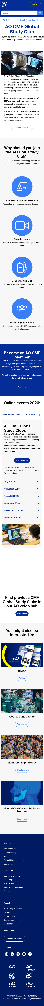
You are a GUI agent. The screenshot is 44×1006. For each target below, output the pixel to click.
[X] (18, 954)
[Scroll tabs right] (39, 415)
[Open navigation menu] (40, 4)
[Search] (40, 13)
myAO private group (23, 378)
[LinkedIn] (12, 954)
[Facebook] (6, 954)
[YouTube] (24, 954)
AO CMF (6, 20)
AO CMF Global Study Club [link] (29, 20)
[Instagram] (30, 954)
